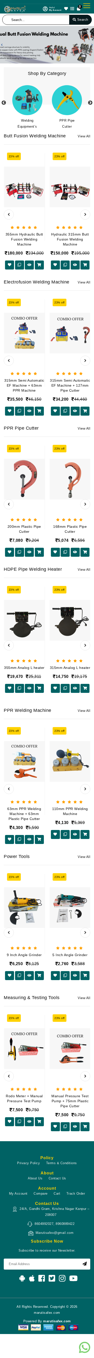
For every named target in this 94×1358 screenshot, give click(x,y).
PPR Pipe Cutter (67, 123)
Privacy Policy (28, 1163)
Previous (3, 102)
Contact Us (57, 1178)
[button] (2, 44)
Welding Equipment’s (27, 123)
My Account (18, 1193)
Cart (57, 1193)
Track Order (75, 1193)
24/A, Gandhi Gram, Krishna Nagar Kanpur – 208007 (54, 1212)
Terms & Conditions (61, 1163)
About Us (35, 1178)
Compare (41, 1193)
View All (84, 136)
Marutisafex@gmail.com (55, 1233)
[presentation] (9, 215)
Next (90, 102)
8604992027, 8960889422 (54, 1224)
